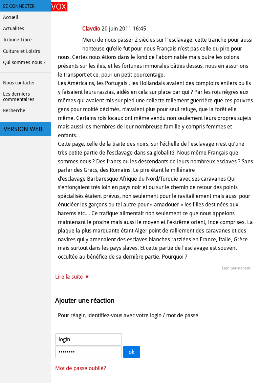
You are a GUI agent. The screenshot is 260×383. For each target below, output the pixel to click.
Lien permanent (236, 268)
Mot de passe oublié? (80, 368)
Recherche (14, 110)
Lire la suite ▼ (72, 277)
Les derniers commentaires (18, 96)
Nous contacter (19, 82)
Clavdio (91, 28)
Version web (23, 129)
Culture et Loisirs (21, 51)
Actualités (13, 28)
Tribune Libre (17, 39)
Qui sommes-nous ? (24, 62)
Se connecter (19, 6)
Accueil (10, 17)
